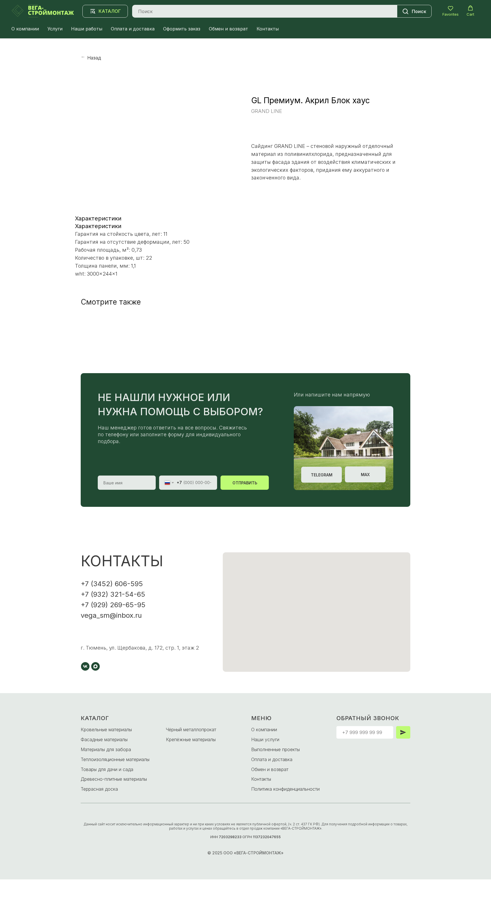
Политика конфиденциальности (285, 789)
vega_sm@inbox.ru (111, 615)
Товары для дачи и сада (107, 769)
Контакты (268, 29)
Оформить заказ (181, 29)
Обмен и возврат (228, 29)
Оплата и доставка (133, 29)
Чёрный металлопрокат (191, 729)
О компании (25, 29)
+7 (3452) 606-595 (112, 584)
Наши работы (86, 29)
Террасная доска (99, 789)
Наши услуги (265, 739)
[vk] (85, 666)
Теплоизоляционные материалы (115, 759)
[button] (450, 10)
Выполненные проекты (275, 749)
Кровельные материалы (106, 729)
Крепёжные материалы (191, 739)
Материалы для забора (106, 749)
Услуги (55, 29)
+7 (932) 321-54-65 (113, 594)
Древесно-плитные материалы (114, 779)
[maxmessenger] (95, 666)
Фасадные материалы (104, 739)
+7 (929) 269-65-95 (113, 605)
